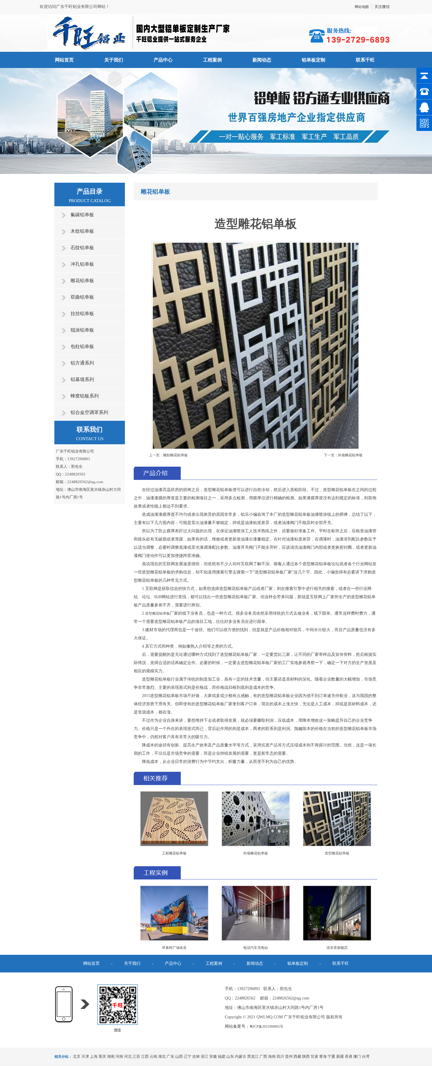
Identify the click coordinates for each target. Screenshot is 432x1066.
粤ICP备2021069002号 (266, 1027)
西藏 (297, 1056)
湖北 (162, 1056)
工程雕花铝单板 (174, 853)
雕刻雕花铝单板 (175, 455)
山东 (230, 1056)
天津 (85, 1056)
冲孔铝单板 (82, 264)
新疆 (340, 1056)
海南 (272, 1056)
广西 (263, 1056)
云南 (153, 1056)
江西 (145, 1056)
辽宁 (187, 1056)
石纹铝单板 (82, 247)
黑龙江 (253, 1056)
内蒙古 (240, 1056)
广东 (170, 1056)
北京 (77, 1056)
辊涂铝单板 (82, 329)
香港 (348, 1056)
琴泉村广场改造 (174, 948)
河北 (128, 1056)
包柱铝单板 (82, 346)
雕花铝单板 (82, 280)
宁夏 (331, 1056)
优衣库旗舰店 (337, 948)
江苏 (136, 1056)
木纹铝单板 (82, 231)
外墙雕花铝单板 (350, 455)
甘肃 (314, 1056)
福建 (221, 1056)
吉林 (196, 1056)
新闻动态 (261, 59)
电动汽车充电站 (255, 948)
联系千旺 (365, 59)
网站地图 (362, 7)
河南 (119, 1056)
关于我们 (113, 59)
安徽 (213, 1056)
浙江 (204, 1056)
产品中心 (163, 59)
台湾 (365, 1056)
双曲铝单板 (82, 297)
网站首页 (64, 59)
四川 (280, 1056)
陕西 (306, 1056)
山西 (179, 1056)
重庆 (102, 1056)
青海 (323, 1056)
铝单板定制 (313, 59)
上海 (94, 1056)
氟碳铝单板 (82, 214)
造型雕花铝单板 (157, 613)
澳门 (357, 1056)
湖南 (111, 1056)
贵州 (289, 1056)
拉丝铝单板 (82, 313)
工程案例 (212, 59)
